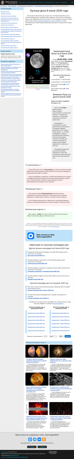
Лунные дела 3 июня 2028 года (36, 327)
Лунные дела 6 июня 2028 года (36, 316)
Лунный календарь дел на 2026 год (8, 45)
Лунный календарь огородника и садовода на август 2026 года (11, 31)
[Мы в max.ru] (45, 239)
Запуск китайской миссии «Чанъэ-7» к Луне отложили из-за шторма (10, 87)
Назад (32, 447)
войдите (38, 88)
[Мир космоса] (2, 2)
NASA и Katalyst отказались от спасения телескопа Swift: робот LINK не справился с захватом (10, 90)
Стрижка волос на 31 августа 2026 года (9, 18)
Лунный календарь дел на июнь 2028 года (43, 6)
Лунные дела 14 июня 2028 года (61, 330)
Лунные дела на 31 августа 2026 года (9, 23)
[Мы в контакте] (39, 439)
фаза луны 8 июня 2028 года (36, 255)
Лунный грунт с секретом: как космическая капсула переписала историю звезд (10, 81)
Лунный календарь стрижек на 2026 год (10, 40)
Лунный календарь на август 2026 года (9, 27)
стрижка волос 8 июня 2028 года (37, 263)
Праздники (64, 2)
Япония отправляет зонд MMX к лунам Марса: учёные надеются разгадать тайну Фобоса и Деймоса (11, 95)
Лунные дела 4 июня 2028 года (36, 323)
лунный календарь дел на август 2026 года (41, 290)
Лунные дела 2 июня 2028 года (36, 330)
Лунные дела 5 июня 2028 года (36, 320)
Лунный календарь (31, 2)
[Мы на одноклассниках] (44, 439)
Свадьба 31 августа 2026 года (7, 25)
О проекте (3, 457)
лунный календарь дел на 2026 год (38, 298)
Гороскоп (41, 2)
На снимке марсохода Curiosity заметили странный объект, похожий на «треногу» (10, 84)
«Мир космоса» (4, 452)
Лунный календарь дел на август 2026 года (10, 34)
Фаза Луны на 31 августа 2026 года (8, 16)
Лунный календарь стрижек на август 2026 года (11, 29)
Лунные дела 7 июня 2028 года (36, 313)
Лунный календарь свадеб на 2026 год (9, 47)
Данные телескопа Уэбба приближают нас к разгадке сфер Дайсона (11, 65)
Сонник (57, 2)
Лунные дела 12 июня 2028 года (61, 323)
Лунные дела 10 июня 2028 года (61, 316)
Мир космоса (4, 6)
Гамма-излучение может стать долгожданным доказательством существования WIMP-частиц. (11, 75)
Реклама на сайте (24, 457)
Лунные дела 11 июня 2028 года (61, 320)
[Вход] (72, 2)
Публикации (21, 2)
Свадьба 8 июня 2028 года (35, 279)
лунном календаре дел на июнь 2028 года (50, 21)
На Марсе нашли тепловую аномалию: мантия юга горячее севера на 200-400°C (11, 72)
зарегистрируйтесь (46, 87)
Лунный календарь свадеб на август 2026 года (11, 36)
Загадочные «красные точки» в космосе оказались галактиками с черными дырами (10, 78)
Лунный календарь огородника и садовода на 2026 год (11, 43)
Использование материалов (12, 457)
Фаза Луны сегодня (5, 11)
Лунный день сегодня (6, 13)
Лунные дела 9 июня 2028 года (60, 313)
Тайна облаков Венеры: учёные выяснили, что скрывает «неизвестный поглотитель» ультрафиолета (11, 68)
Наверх (42, 447)
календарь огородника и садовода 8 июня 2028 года (44, 271)
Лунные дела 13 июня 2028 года (61, 327)
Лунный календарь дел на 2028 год (25, 6)
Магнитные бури (49, 2)
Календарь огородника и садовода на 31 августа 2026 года (10, 20)
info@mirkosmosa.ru (14, 455)
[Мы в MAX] (30, 439)
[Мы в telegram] (35, 439)
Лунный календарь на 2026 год (8, 38)
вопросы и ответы (55, 226)
